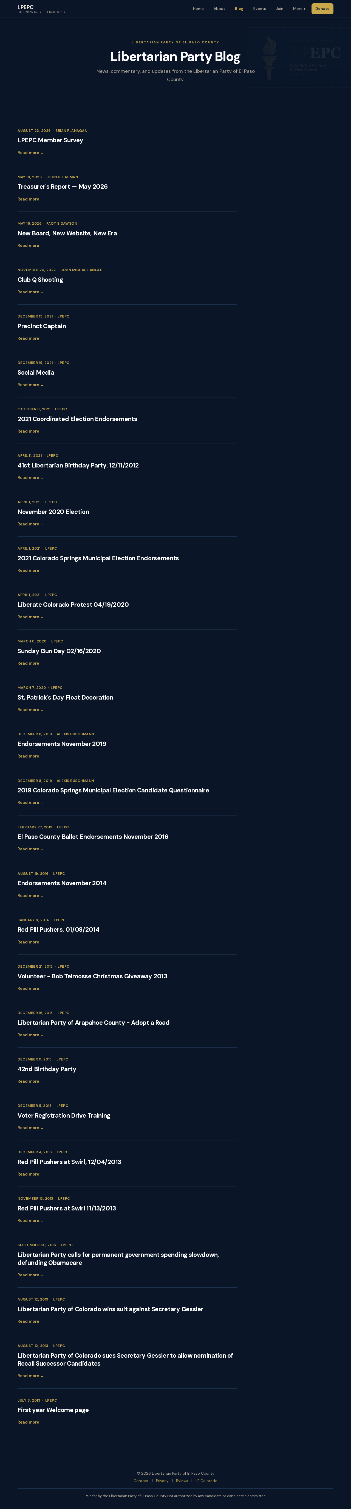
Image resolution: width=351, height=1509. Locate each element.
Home (198, 8)
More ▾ (299, 8)
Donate (322, 8)
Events (259, 8)
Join (279, 8)
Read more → (31, 152)
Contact (141, 1481)
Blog (239, 8)
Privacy (162, 1481)
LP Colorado (206, 1481)
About (219, 8)
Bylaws (182, 1481)
